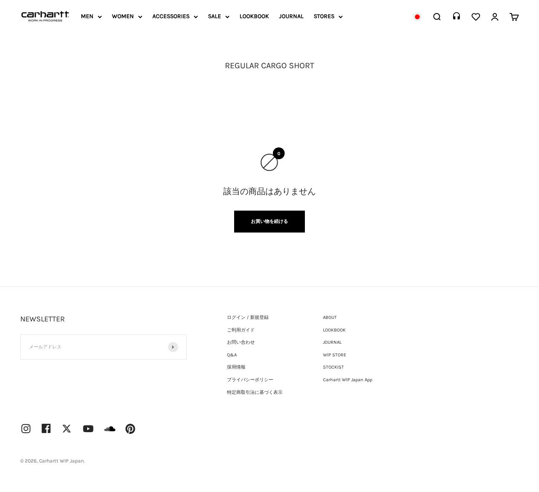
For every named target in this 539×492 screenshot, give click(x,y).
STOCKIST (333, 367)
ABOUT (330, 317)
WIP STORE (334, 355)
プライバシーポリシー (250, 379)
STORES (324, 16)
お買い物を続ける (269, 221)
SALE (214, 16)
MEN (87, 16)
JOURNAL (291, 16)
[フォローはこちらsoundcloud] (109, 433)
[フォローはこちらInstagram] (26, 428)
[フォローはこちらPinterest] (130, 429)
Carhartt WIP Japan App (347, 379)
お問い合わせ (241, 342)
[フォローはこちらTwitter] (66, 428)
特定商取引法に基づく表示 (255, 392)
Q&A (232, 355)
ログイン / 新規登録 (248, 317)
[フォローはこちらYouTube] (88, 428)
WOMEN (123, 16)
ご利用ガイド (241, 330)
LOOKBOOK (254, 16)
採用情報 (236, 367)
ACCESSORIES (170, 16)
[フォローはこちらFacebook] (46, 428)
